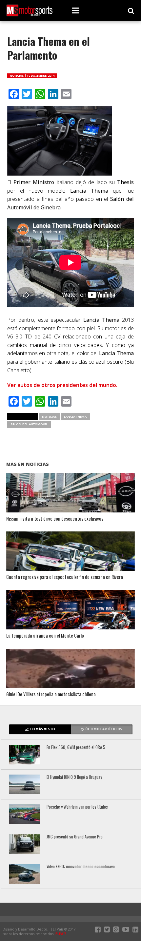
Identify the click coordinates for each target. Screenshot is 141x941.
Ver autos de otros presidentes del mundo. (62, 385)
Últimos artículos (103, 729)
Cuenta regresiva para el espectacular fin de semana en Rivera (64, 577)
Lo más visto (42, 729)
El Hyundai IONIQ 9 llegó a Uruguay (74, 777)
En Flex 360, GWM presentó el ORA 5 (76, 747)
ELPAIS (61, 933)
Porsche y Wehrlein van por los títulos (77, 807)
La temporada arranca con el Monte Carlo (45, 636)
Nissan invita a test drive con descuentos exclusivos (54, 519)
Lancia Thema (75, 416)
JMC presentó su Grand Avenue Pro (75, 837)
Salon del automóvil (29, 424)
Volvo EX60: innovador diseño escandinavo (81, 867)
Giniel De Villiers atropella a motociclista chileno (51, 694)
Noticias (49, 416)
